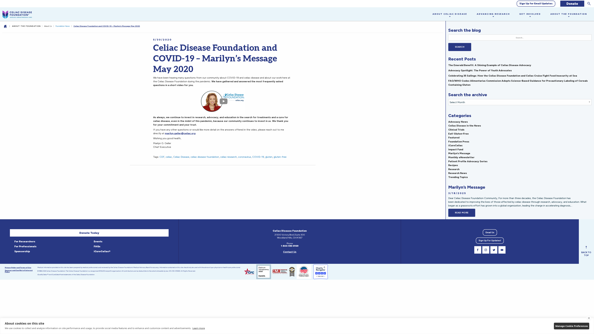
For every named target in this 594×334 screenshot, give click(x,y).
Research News (457, 173)
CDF (161, 156)
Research (453, 169)
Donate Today (89, 233)
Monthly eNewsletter (461, 157)
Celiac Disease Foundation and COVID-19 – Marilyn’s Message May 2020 (106, 26)
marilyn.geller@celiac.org (180, 133)
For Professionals (25, 246)
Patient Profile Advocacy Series (467, 161)
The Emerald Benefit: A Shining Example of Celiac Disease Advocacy (489, 65)
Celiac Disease (181, 156)
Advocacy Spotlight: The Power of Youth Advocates (480, 70)
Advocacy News (458, 121)
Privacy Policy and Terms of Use (18, 268)
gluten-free (280, 156)
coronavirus (244, 156)
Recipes (453, 165)
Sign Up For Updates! (490, 240)
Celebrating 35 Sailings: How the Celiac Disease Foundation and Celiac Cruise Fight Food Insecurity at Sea (512, 75)
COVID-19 (258, 156)
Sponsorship (22, 251)
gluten (268, 156)
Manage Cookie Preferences (571, 326)
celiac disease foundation (205, 156)
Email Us (490, 232)
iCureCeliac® (101, 251)
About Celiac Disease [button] (450, 14)
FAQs (96, 246)
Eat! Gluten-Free (458, 133)
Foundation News (63, 26)
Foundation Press (458, 141)
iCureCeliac (455, 145)
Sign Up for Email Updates (536, 3)
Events (97, 241)
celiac (169, 156)
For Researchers (24, 241)
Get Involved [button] (530, 14)
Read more (465, 212)
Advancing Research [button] (493, 14)
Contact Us (289, 251)
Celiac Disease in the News (464, 125)
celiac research (228, 156)
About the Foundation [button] (568, 14)
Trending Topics (458, 177)
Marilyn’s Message (459, 153)
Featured (453, 137)
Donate (572, 4)
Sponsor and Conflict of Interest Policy (19, 271)
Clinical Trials (456, 129)
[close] (588, 318)
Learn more (198, 328)
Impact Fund (455, 149)
